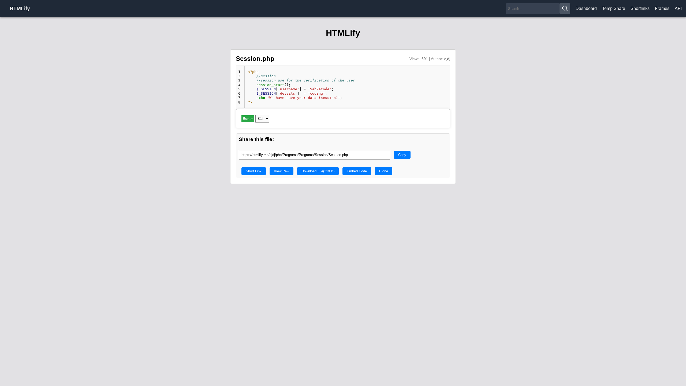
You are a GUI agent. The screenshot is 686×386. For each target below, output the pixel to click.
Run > (248, 119)
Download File (317, 171)
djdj (447, 59)
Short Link (254, 171)
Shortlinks (640, 8)
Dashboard (586, 8)
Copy (402, 155)
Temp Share (613, 8)
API (678, 8)
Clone (383, 171)
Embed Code (357, 171)
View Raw (281, 171)
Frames (662, 8)
